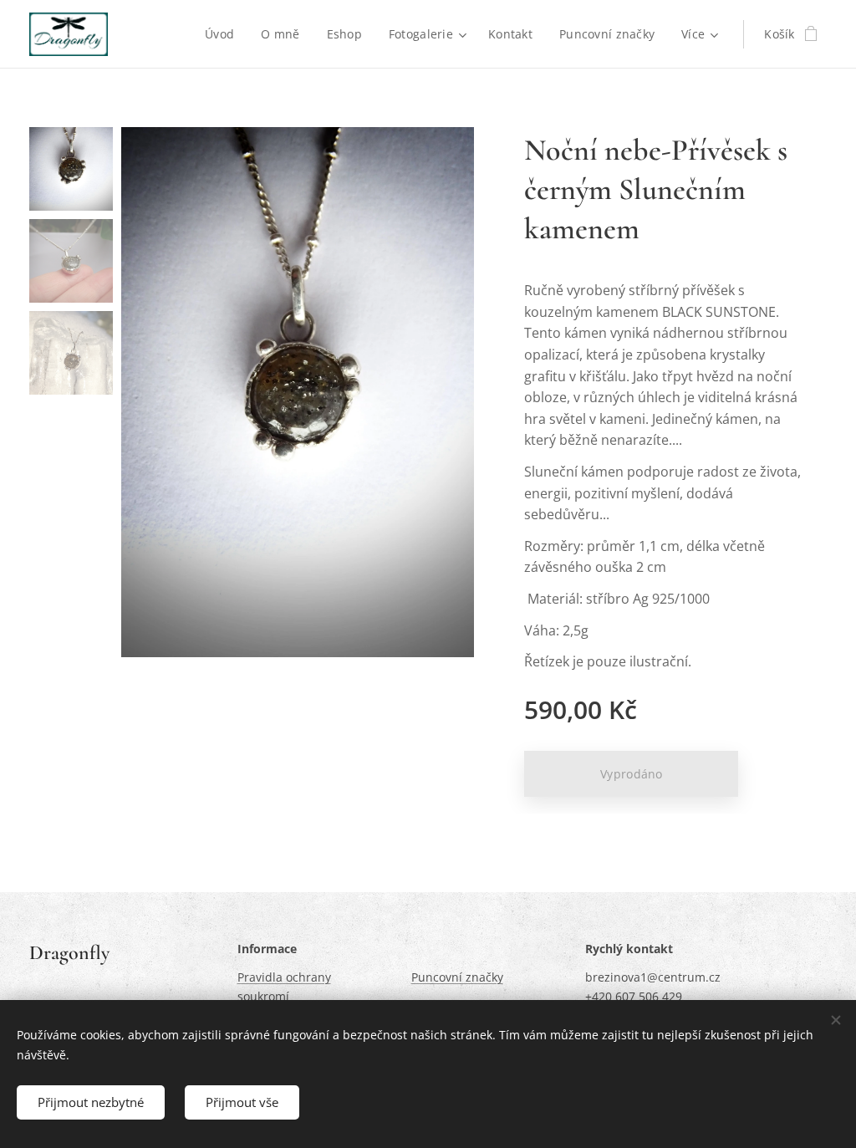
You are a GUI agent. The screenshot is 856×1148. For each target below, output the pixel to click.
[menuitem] (224, 34)
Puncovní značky (457, 977)
